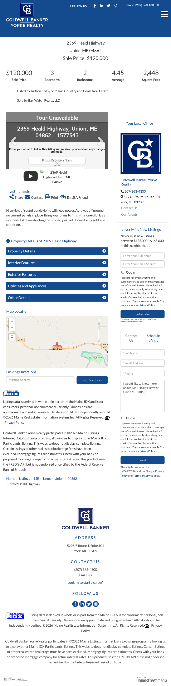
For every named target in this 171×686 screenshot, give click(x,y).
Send (142, 460)
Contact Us (129, 208)
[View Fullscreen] (12, 337)
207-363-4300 (135, 191)
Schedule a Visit (153, 338)
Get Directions (92, 380)
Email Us (85, 575)
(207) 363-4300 (145, 5)
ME (36, 478)
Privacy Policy (14, 422)
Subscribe (143, 314)
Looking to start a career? (85, 582)
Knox (47, 478)
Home (10, 478)
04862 (72, 478)
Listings (24, 478)
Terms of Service (143, 475)
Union (59, 478)
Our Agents (129, 214)
